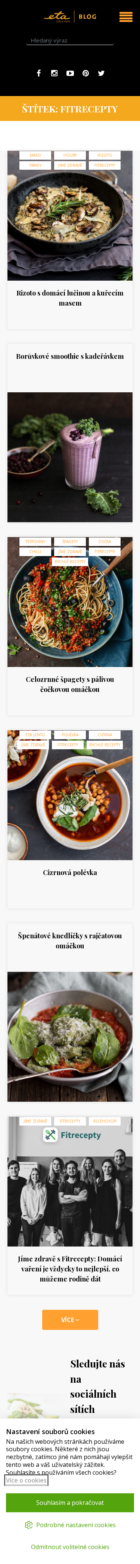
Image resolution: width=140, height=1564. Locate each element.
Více (68, 1320)
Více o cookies (26, 1480)
